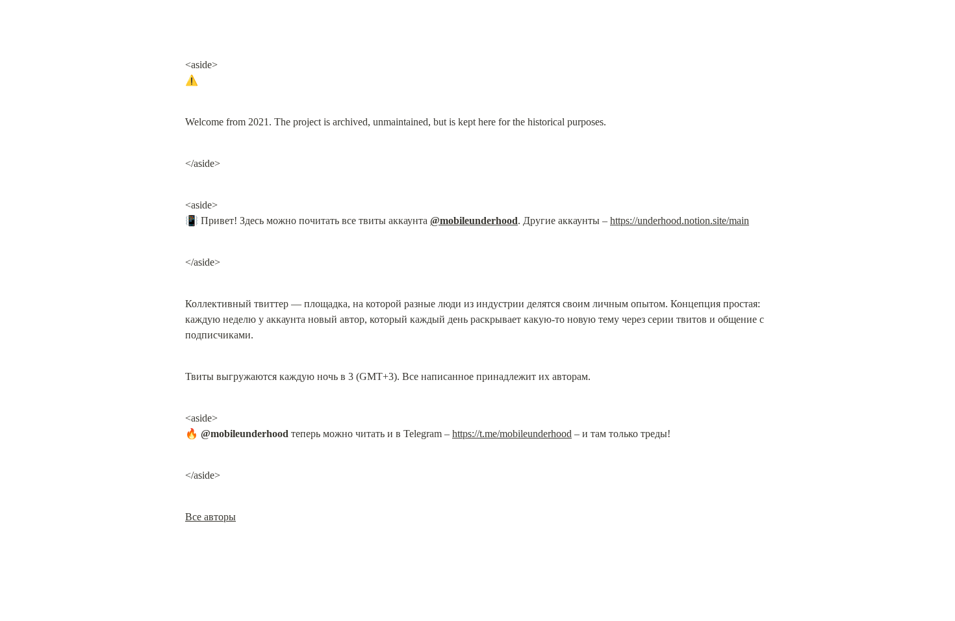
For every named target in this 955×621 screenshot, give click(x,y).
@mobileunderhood (474, 220)
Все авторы (210, 516)
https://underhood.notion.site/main (679, 220)
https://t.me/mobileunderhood (512, 433)
